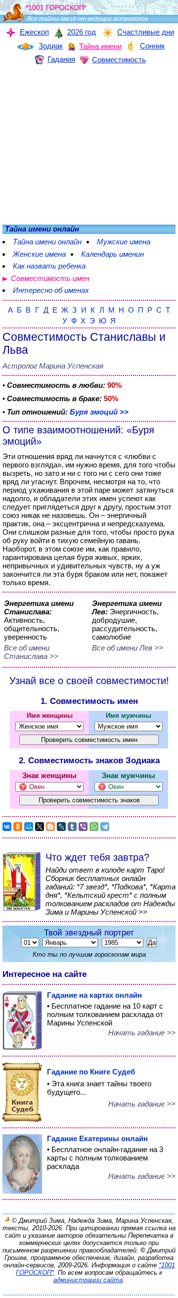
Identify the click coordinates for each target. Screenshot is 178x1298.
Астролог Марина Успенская (52, 366)
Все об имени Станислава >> (31, 652)
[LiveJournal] (61, 826)
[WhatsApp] (93, 826)
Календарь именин (112, 254)
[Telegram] (104, 826)
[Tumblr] (72, 826)
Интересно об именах (51, 290)
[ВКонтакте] (6, 826)
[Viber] (83, 826)
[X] (39, 826)
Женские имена (39, 254)
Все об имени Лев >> (127, 648)
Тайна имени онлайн (47, 241)
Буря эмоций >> (99, 412)
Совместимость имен (50, 278)
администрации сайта (88, 1280)
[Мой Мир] (28, 826)
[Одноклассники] (17, 826)
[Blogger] (50, 826)
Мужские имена (123, 241)
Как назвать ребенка (49, 266)
